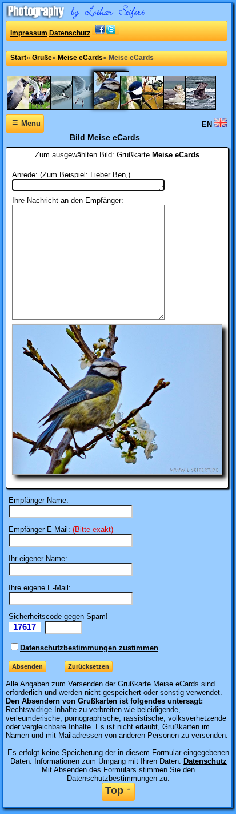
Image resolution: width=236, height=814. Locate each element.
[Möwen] (206, 107)
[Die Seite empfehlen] (105, 33)
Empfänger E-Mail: (39, 529)
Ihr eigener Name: (38, 558)
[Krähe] (28, 107)
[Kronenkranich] (49, 107)
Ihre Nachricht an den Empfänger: (67, 200)
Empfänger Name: (39, 500)
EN (208, 124)
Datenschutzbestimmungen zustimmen (89, 648)
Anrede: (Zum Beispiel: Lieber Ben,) (71, 174)
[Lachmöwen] (93, 107)
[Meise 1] (117, 107)
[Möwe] (184, 107)
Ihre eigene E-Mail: (40, 587)
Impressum (28, 33)
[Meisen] (163, 107)
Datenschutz (69, 33)
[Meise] (141, 107)
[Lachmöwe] (71, 107)
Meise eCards (175, 154)
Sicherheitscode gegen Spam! (58, 616)
